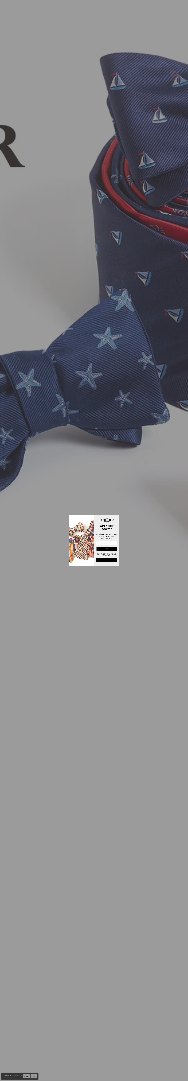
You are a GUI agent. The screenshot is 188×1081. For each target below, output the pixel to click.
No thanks (106, 559)
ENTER (106, 549)
